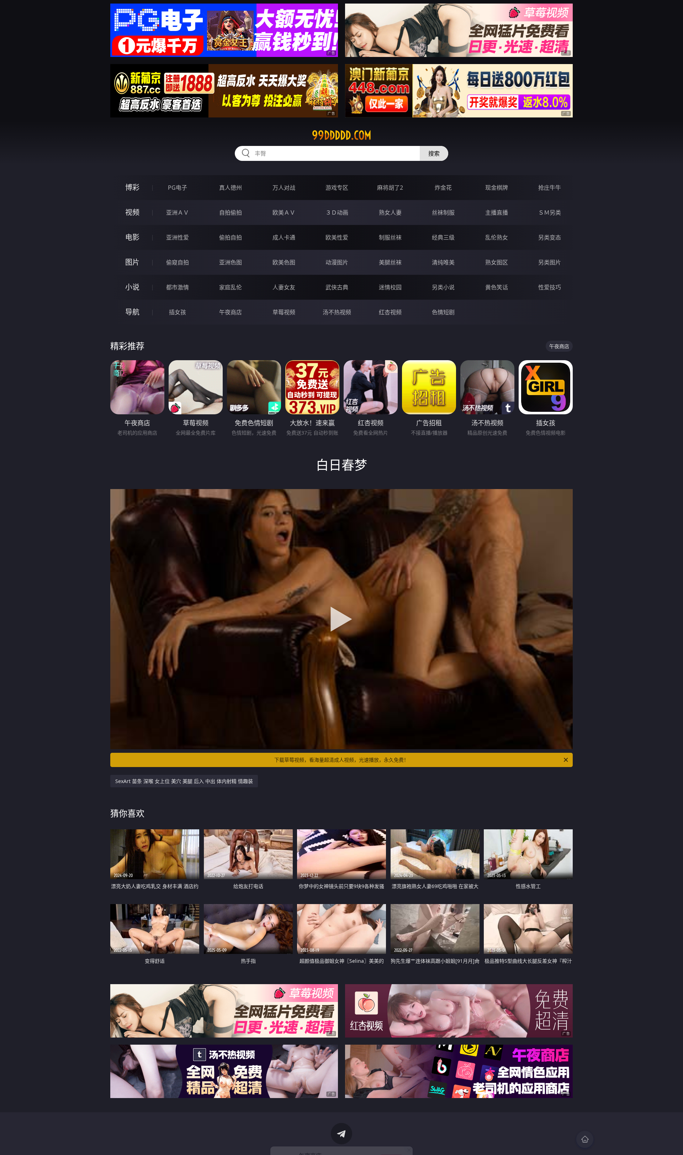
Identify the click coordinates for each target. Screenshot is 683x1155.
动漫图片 (336, 262)
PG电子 (177, 187)
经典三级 (443, 237)
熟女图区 (496, 262)
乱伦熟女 (496, 237)
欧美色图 (283, 262)
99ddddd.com (341, 135)
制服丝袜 (390, 237)
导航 (132, 312)
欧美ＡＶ (283, 212)
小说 (132, 287)
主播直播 (496, 212)
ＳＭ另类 (549, 212)
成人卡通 (283, 237)
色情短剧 (443, 312)
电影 (132, 237)
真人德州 (230, 187)
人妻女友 (283, 287)
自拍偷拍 (230, 212)
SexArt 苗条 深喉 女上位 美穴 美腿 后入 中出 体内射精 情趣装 (184, 781)
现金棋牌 (496, 187)
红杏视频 (390, 312)
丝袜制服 (443, 212)
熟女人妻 (390, 212)
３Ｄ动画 (336, 212)
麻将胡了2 (390, 187)
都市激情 (177, 287)
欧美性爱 (336, 237)
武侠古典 (336, 287)
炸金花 (443, 187)
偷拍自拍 (230, 237)
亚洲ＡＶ (177, 212)
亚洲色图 (230, 262)
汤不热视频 (337, 312)
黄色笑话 (496, 287)
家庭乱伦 (230, 287)
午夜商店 (230, 312)
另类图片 (549, 262)
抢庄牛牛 (549, 187)
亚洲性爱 (177, 237)
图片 (132, 262)
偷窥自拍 (177, 262)
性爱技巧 (549, 287)
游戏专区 (336, 187)
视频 (132, 212)
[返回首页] (584, 1139)
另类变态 (549, 237)
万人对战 (283, 187)
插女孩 (177, 312)
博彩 (132, 187)
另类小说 (443, 287)
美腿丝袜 (390, 262)
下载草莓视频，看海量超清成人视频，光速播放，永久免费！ (341, 759)
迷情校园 (390, 287)
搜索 (434, 153)
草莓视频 (283, 312)
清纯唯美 (443, 262)
